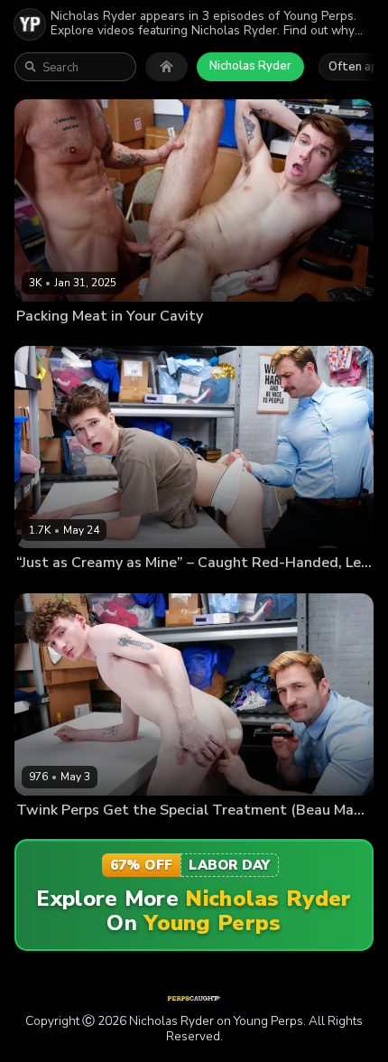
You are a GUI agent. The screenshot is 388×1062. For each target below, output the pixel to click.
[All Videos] (166, 66)
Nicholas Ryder (250, 66)
